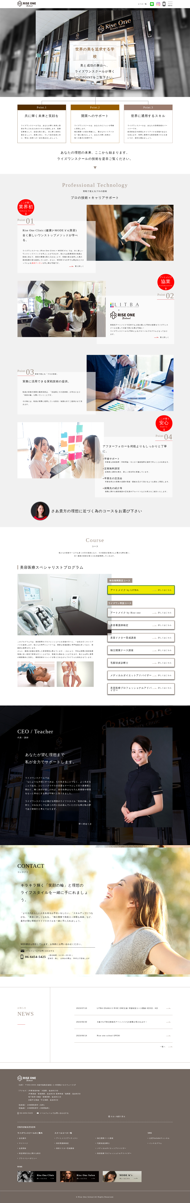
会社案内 (22, 1138)
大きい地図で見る (118, 1116)
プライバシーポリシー (28, 1158)
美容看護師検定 (62, 1143)
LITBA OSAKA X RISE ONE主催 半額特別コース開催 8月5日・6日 (127, 1008)
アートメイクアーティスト (67, 1138)
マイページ (23, 1143)
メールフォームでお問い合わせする (39, 951)
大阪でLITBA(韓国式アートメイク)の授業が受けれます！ (122, 1022)
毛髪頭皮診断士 (103, 1143)
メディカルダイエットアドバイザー (111, 1148)
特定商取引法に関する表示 (30, 1153)
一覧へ (162, 1047)
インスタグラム (155, 1143)
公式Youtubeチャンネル (159, 1138)
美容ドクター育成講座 (65, 1148)
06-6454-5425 (35, 957)
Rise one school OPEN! (108, 1036)
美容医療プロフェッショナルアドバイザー (114, 1153)
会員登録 (22, 1148)
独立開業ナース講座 (105, 1138)
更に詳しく (164, 337)
